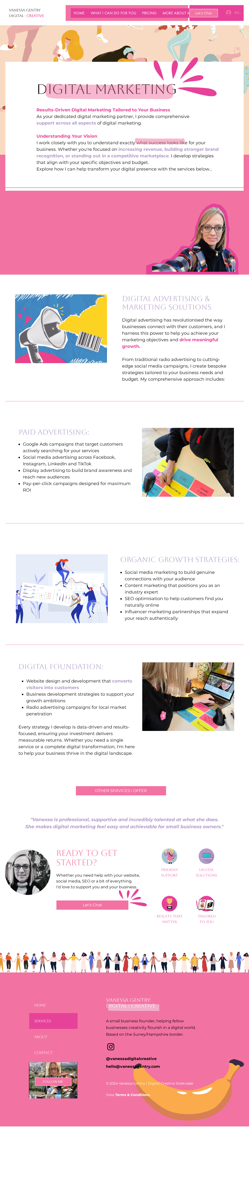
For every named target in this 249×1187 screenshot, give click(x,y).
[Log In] (228, 13)
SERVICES (42, 1021)
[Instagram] (111, 1047)
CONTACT (43, 1053)
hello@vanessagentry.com (133, 1066)
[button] (113, 13)
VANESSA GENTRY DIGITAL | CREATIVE (130, 1003)
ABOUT (40, 1037)
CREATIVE (35, 16)
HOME (40, 1005)
